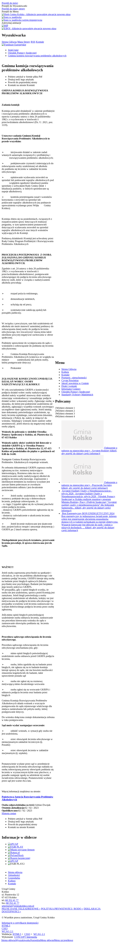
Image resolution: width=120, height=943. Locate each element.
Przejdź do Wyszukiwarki (14, 6)
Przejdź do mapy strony (13, 8)
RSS (33, 42)
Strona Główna (9, 42)
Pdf (25, 76)
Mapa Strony (23, 42)
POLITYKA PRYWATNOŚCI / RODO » (62, 908)
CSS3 (5, 928)
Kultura (65, 372)
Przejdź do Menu (10, 11)
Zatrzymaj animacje (11, 23)
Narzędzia (35, 940)
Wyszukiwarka (23, 940)
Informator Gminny (71, 389)
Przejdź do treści (10, 3)
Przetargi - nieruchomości (74, 377)
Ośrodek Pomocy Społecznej (75, 391)
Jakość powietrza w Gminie (75, 383)
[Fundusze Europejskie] (14, 44)
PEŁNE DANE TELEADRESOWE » (21, 908)
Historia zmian (9, 813)
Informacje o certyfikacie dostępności (20, 922)
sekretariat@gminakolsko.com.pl (18, 906)
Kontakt (40, 42)
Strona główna (8, 940)
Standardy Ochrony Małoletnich (77, 394)
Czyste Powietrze (70, 380)
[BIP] (5, 25)
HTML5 (6, 925)
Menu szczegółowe (63, 940)
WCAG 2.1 (7, 931)
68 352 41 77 (11, 900)
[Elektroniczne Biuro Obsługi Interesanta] (29, 28)
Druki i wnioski (69, 386)
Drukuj (21, 79)
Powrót (22, 82)
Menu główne (47, 940)
